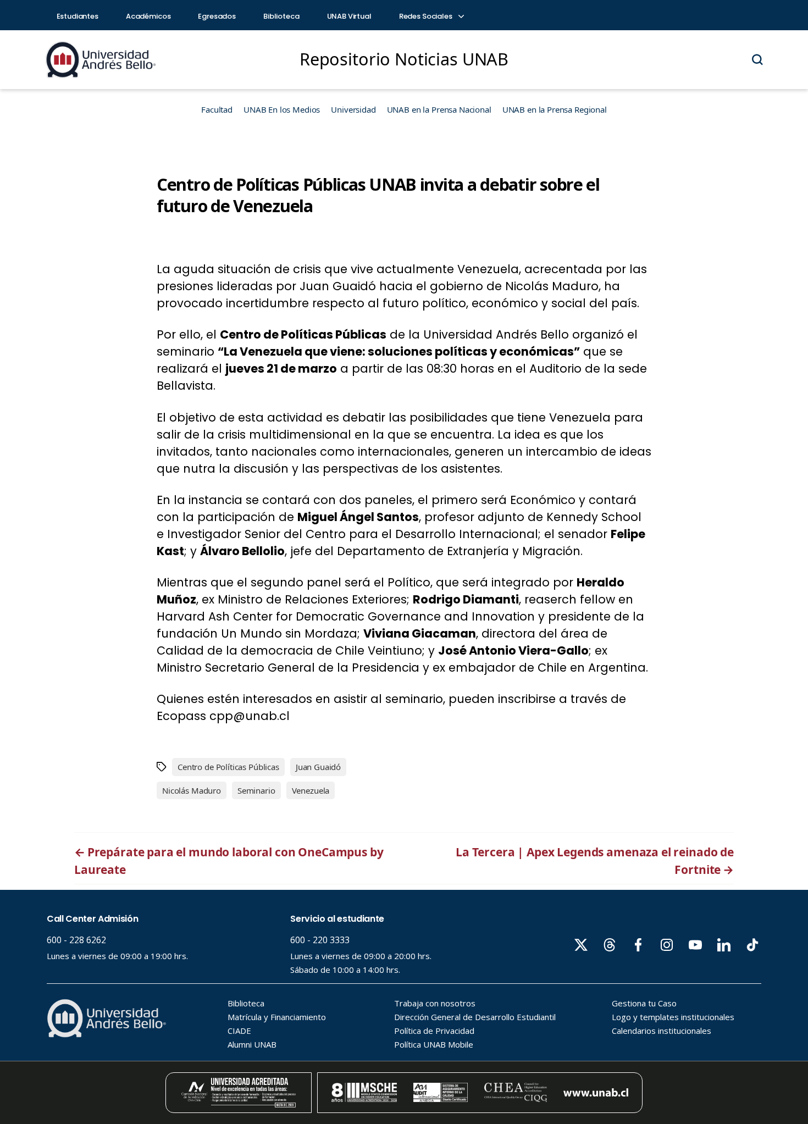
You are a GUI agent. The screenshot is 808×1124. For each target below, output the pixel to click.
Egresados (217, 16)
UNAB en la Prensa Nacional (439, 109)
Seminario (256, 790)
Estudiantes (77, 16)
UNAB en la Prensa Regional (554, 109)
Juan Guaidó (318, 766)
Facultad (217, 109)
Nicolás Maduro (191, 790)
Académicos (148, 16)
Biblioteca (281, 16)
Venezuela (311, 790)
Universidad (353, 109)
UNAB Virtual (349, 16)
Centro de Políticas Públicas (228, 766)
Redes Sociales (426, 16)
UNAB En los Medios (281, 109)
